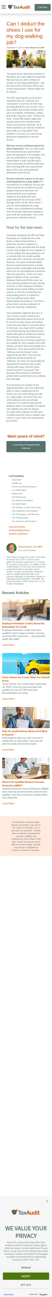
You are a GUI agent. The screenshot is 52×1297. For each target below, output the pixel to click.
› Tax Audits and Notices (22, 500)
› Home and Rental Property (24, 486)
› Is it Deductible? (19, 490)
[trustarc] (43, 1294)
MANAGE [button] (26, 1267)
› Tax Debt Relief (18, 504)
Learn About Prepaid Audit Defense (26, 446)
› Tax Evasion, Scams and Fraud (26, 507)
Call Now (42, 7)
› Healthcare (16, 483)
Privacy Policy (9, 1294)
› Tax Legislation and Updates (24, 511)
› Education (16, 480)
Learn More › (8, 645)
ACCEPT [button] (26, 1276)
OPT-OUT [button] (26, 1284)
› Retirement (16, 493)
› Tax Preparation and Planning (25, 514)
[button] (47, 1200)
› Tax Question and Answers (23, 521)
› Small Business (18, 497)
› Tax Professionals (19, 518)
